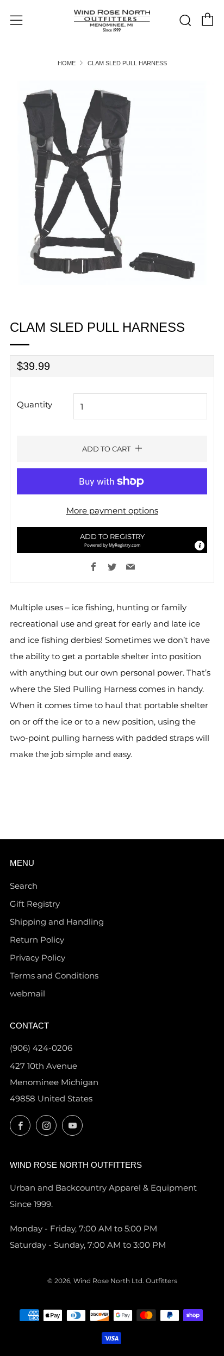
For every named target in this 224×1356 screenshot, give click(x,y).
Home (67, 63)
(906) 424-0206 (41, 1048)
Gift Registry (35, 904)
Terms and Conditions (54, 975)
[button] (112, 540)
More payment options (112, 510)
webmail (27, 993)
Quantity (34, 404)
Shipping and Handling (57, 922)
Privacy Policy (37, 957)
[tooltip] (199, 545)
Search (24, 886)
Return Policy (37, 939)
